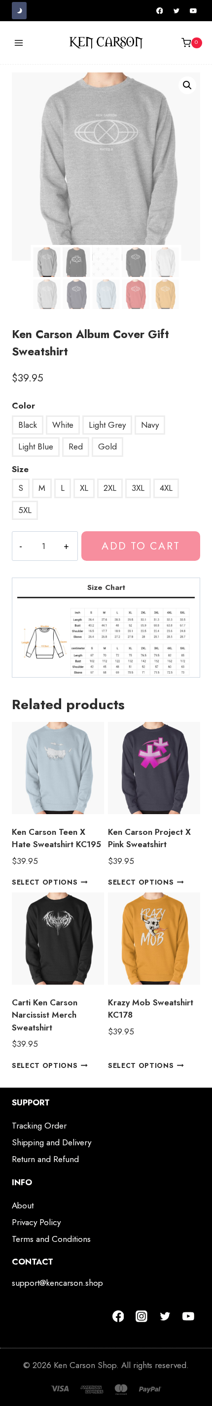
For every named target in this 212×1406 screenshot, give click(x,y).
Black (27, 425)
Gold (107, 446)
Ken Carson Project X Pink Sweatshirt (149, 838)
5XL (25, 510)
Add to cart (140, 545)
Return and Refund (45, 1159)
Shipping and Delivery (51, 1142)
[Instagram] (141, 1316)
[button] (187, 85)
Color (23, 406)
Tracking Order (39, 1126)
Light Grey (107, 425)
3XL (138, 488)
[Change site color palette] (19, 10)
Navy (150, 425)
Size (20, 469)
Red (76, 446)
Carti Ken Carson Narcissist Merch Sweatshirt (44, 1014)
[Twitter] (176, 11)
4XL (166, 488)
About (23, 1205)
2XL (110, 488)
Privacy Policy (36, 1222)
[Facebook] (160, 11)
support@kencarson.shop (57, 1283)
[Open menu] (19, 42)
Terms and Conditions (51, 1239)
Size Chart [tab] (106, 587)
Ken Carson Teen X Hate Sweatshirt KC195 (56, 838)
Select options (45, 882)
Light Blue (35, 446)
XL (84, 488)
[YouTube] (193, 11)
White (62, 425)
